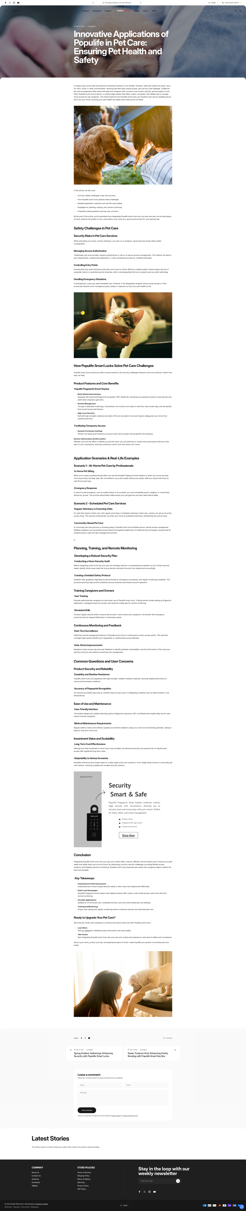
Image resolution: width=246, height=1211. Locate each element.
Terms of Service (128, 1116)
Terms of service (25, 1207)
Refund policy (8, 1207)
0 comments (168, 1038)
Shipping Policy (83, 1176)
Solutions (35, 1179)
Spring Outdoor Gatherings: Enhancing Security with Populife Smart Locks (93, 1055)
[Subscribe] (178, 1181)
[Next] (140, 2)
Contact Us (36, 1176)
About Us (35, 1172)
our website (86, 931)
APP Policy (81, 1189)
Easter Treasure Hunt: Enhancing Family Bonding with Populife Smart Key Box (148, 1055)
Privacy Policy (115, 1116)
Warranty (81, 1182)
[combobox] (213, 2)
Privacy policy (16, 1207)
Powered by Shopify (41, 1204)
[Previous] (93, 2)
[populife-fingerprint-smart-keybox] (123, 809)
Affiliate (35, 1186)
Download (36, 1182)
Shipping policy (35, 1207)
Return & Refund (83, 1179)
